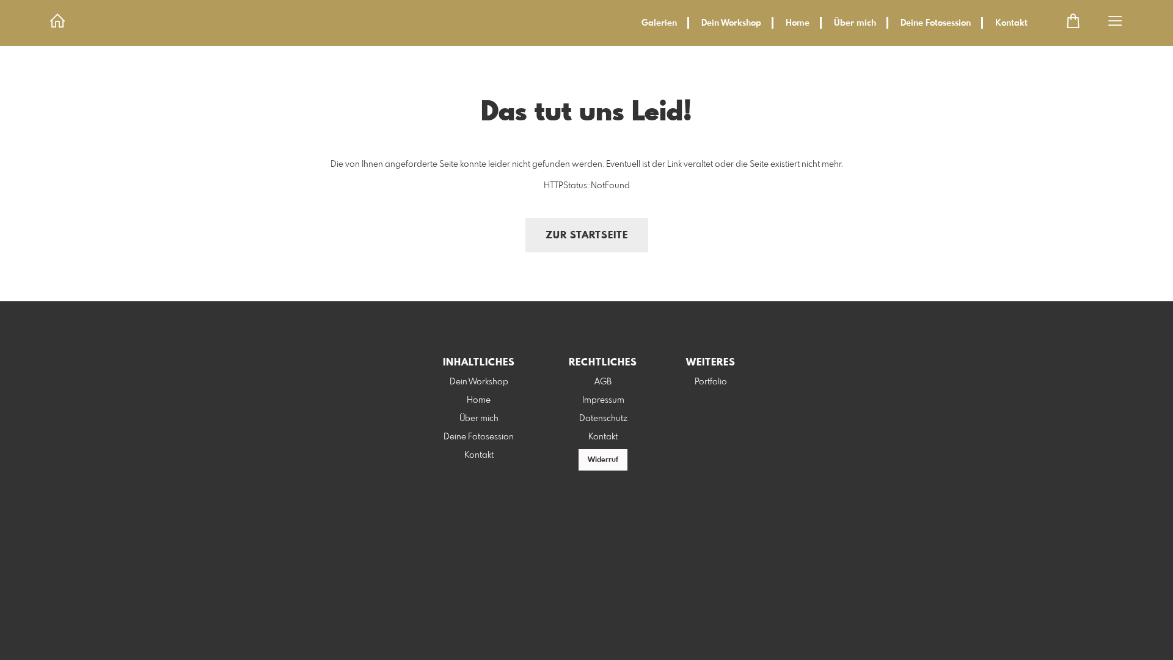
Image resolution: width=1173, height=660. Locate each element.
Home (797, 23)
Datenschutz (603, 418)
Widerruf (603, 460)
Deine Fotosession (936, 23)
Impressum (603, 400)
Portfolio (711, 382)
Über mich (855, 23)
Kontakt (1011, 23)
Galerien (659, 23)
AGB (603, 382)
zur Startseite (587, 235)
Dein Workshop (731, 23)
